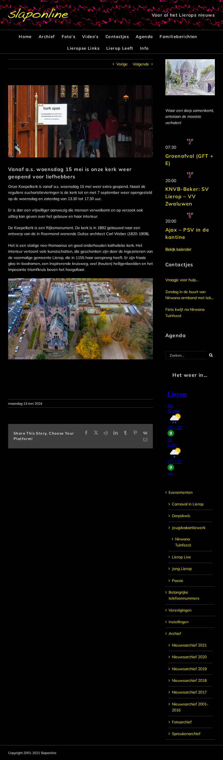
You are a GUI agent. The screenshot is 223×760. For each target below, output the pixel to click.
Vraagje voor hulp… (182, 279)
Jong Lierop (182, 568)
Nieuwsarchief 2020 (189, 656)
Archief (175, 633)
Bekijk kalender (178, 249)
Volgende (141, 64)
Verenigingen (180, 610)
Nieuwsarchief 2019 (189, 668)
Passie (177, 580)
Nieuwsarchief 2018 (189, 680)
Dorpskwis (181, 515)
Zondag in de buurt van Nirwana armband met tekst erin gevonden (189, 295)
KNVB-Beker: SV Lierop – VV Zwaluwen (187, 196)
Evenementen (181, 492)
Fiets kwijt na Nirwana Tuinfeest (185, 312)
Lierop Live (181, 557)
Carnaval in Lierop (187, 504)
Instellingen (178, 621)
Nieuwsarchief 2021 (189, 645)
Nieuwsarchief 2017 (189, 692)
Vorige (122, 64)
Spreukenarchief (186, 733)
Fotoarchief (182, 722)
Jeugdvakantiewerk (188, 527)
